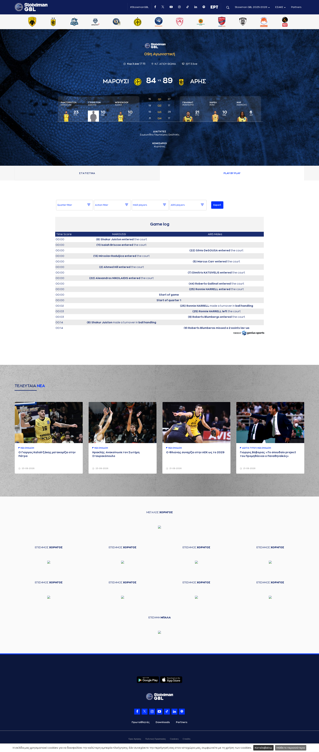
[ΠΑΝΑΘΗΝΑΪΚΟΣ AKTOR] (201, 22)
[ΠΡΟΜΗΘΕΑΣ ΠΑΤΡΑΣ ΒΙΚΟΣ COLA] (285, 22)
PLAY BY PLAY (232, 173)
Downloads (163, 722)
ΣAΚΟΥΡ (94, 103)
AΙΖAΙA (121, 103)
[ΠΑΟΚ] (243, 22)
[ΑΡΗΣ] (53, 22)
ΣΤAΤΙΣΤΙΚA (87, 173)
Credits (186, 739)
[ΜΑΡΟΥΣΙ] (137, 22)
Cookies (174, 739)
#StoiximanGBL (139, 7)
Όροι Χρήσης (135, 739)
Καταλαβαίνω (263, 747)
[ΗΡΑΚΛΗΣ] (74, 22)
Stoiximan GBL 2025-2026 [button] (251, 7)
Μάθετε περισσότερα (291, 747)
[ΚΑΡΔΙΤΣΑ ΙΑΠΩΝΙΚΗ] (95, 22)
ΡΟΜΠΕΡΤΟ (188, 103)
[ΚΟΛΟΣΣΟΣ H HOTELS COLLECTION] (116, 22)
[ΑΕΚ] (32, 22)
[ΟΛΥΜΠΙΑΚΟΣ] (180, 22)
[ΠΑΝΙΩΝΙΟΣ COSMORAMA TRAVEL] (222, 22)
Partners (296, 7)
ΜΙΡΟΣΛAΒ (68, 103)
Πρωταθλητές (141, 722)
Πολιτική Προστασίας (155, 739)
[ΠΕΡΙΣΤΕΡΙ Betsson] (264, 22)
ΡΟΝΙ (213, 103)
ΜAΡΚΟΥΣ (242, 103)
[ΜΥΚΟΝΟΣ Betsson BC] (159, 22)
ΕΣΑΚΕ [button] (279, 7)
